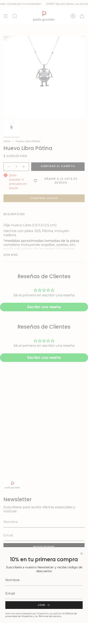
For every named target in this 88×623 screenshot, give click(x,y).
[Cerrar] (81, 553)
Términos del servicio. (50, 616)
